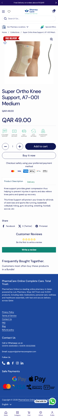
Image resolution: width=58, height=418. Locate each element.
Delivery (31, 182)
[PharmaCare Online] (31, 11)
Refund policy (8, 330)
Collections (14, 32)
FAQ (3, 322)
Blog (4, 326)
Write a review (29, 249)
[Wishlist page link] (9, 11)
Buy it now (29, 155)
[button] (15, 27)
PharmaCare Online (27, 400)
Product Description (13, 181)
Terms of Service (9, 315)
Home (4, 32)
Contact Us (7, 319)
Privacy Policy (8, 312)
